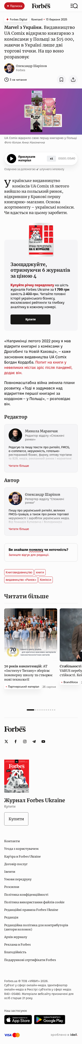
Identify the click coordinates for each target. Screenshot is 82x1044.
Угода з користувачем (21, 849)
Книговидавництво (19, 572)
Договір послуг (16, 864)
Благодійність (15, 952)
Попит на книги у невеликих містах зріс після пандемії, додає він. (38, 367)
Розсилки (11, 887)
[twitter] (6, 741)
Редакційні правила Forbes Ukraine (31, 910)
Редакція (11, 917)
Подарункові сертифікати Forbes (30, 960)
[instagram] (24, 741)
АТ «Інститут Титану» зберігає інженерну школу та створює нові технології (28, 672)
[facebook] (15, 741)
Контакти (12, 841)
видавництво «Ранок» (21, 579)
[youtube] (43, 741)
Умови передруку (18, 879)
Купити (30, 319)
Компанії (36, 19)
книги (40, 572)
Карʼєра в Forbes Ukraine (22, 856)
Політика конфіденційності (26, 895)
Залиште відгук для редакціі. (29, 555)
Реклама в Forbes (17, 944)
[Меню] (74, 5)
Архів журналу (15, 937)
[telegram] (34, 741)
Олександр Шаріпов (31, 66)
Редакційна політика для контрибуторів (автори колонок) (36, 927)
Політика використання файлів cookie (34, 902)
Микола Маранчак (41, 431)
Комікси (45, 579)
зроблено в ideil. (64, 1034)
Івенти (9, 872)
